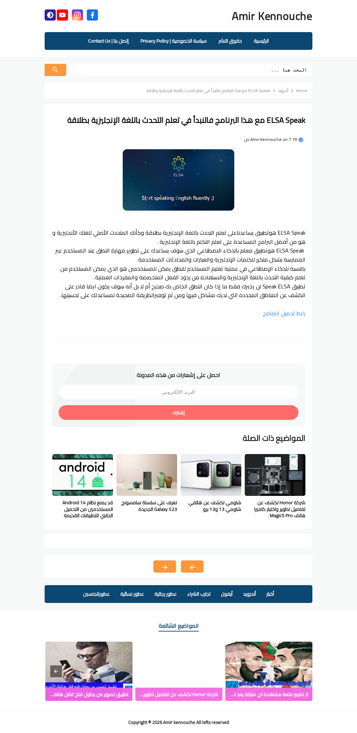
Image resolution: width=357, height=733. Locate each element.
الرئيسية (261, 40)
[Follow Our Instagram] (77, 14)
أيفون (227, 593)
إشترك (179, 412)
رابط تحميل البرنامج (284, 313)
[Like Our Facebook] (92, 14)
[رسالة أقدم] (164, 566)
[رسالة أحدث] (192, 566)
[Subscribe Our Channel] (62, 14)
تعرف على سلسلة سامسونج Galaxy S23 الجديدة (149, 505)
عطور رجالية (165, 593)
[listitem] (268, 671)
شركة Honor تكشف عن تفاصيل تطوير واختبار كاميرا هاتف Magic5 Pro (279, 509)
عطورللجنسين (96, 593)
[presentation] (56, 671)
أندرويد (249, 593)
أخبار (270, 593)
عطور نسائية (132, 593)
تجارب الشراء (199, 593)
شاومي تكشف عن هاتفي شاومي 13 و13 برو (214, 505)
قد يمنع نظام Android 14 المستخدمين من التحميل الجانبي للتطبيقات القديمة (87, 509)
